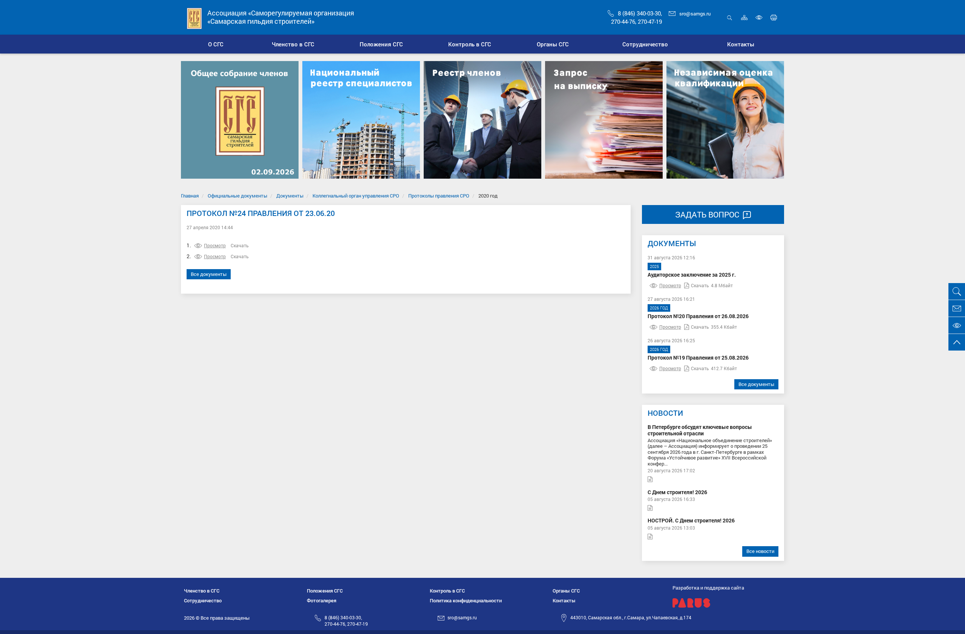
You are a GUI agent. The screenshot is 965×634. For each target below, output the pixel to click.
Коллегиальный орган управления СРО (355, 195)
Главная (190, 195)
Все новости (760, 551)
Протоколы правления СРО (438, 195)
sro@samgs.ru (695, 13)
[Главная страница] (194, 17)
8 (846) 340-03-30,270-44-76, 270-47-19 (346, 620)
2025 (654, 266)
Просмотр (215, 245)
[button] (293, 44)
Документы (289, 195)
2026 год (659, 308)
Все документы (209, 274)
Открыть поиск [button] (729, 21)
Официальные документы (237, 195)
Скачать (240, 245)
